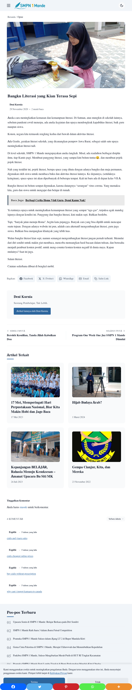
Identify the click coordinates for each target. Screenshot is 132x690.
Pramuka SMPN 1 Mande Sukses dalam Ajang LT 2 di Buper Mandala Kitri (49, 638)
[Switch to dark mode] (121, 5)
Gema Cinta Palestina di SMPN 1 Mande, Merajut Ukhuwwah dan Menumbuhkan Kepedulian (57, 647)
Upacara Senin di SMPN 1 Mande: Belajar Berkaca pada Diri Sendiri (46, 621)
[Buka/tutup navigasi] (8, 5)
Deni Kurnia (23, 296)
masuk (23, 507)
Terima (34, 681)
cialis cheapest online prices (20, 556)
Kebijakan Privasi (58, 673)
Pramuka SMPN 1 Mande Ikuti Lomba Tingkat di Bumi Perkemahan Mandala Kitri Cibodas (57, 663)
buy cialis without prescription (21, 573)
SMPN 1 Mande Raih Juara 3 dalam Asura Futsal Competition (42, 630)
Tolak (98, 681)
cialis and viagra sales (17, 538)
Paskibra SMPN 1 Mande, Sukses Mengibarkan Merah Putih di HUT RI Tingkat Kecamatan (57, 655)
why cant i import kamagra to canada (24, 591)
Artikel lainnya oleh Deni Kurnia (32, 311)
